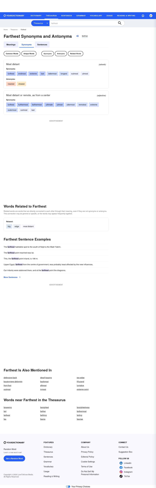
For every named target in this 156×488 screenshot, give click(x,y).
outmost (74, 73)
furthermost (23, 104)
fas (5, 419)
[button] (142, 15)
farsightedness (83, 407)
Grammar (48, 461)
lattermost (52, 73)
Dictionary (48, 447)
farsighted (44, 407)
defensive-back (10, 377)
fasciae (80, 419)
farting (79, 415)
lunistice (80, 385)
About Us (85, 447)
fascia (42, 419)
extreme (33, 73)
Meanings (10, 44)
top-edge (80, 377)
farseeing (8, 407)
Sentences (42, 44)
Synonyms (27, 44)
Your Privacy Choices (80, 486)
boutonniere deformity (13, 381)
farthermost (37, 104)
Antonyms (61, 53)
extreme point (82, 389)
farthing (43, 415)
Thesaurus (38, 23)
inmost (43, 389)
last (42, 73)
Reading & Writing (51, 476)
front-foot (7, 385)
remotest (82, 104)
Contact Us (123, 447)
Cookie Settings (88, 461)
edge (17, 226)
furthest (11, 73)
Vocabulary (48, 466)
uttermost (71, 104)
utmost (85, 73)
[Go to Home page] (14, 16)
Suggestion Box (125, 451)
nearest (11, 83)
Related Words (75, 53)
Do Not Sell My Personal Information (90, 473)
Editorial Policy (87, 456)
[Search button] (121, 23)
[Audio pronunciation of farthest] (77, 36)
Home (6, 29)
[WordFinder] (150, 15)
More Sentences (10, 277)
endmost (22, 73)
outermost (12, 110)
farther (43, 411)
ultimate (49, 104)
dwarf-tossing (46, 377)
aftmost (43, 385)
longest (64, 73)
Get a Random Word (14, 458)
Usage (46, 471)
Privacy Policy (87, 451)
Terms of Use (86, 466)
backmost (44, 381)
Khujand (80, 381)
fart (5, 411)
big (9, 226)
